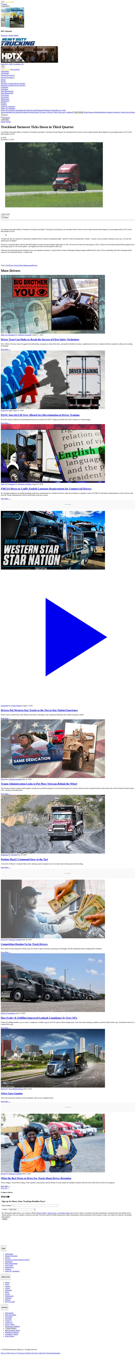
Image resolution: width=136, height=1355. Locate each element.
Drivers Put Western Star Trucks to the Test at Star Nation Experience (39, 710)
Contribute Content (119, 112)
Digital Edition (13, 35)
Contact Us (44, 112)
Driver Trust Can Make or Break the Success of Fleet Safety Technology (40, 339)
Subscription (5, 112)
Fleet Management (7, 91)
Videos (17, 110)
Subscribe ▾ (5, 6)
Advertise (31, 112)
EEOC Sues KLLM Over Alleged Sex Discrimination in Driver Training (40, 415)
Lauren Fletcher (16, 706)
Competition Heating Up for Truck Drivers (24, 944)
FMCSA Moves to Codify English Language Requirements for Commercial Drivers (46, 488)
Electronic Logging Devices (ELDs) (13, 83)
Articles (20, 2)
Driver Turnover (14, 265)
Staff (10, 410)
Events (33, 110)
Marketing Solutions (106, 112)
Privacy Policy (53, 112)
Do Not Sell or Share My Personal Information (44, 1353)
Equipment (4, 87)
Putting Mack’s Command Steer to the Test (24, 859)
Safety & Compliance (8, 106)
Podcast (53, 110)
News (16, 2)
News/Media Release (16, 1089)
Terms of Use (15, 1353)
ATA (7, 265)
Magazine (23, 110)
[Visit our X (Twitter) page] (6, 1197)
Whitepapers (40, 110)
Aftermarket (5, 71)
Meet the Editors (14, 112)
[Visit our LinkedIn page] (4, 1197)
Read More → (6, 349)
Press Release (130, 112)
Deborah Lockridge (24, 335)
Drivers (3, 80)
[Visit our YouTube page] (8, 1197)
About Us (37, 112)
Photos (3, 110)
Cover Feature (9, 2)
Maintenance (5, 99)
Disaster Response (7, 75)
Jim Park (14, 855)
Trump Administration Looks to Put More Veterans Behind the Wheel (39, 783)
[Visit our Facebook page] (2, 1197)
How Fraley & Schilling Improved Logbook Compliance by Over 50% (39, 1017)
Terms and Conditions (65, 112)
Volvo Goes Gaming (12, 1093)
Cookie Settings (78, 112)
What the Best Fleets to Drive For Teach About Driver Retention (36, 1178)
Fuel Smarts (5, 95)
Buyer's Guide (61, 110)
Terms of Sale (24, 1353)
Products (4, 103)
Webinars (47, 110)
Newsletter (24, 112)
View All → (5, 1188)
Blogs (29, 110)
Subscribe (4, 35)
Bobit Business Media (91, 112)
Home (3, 122)
